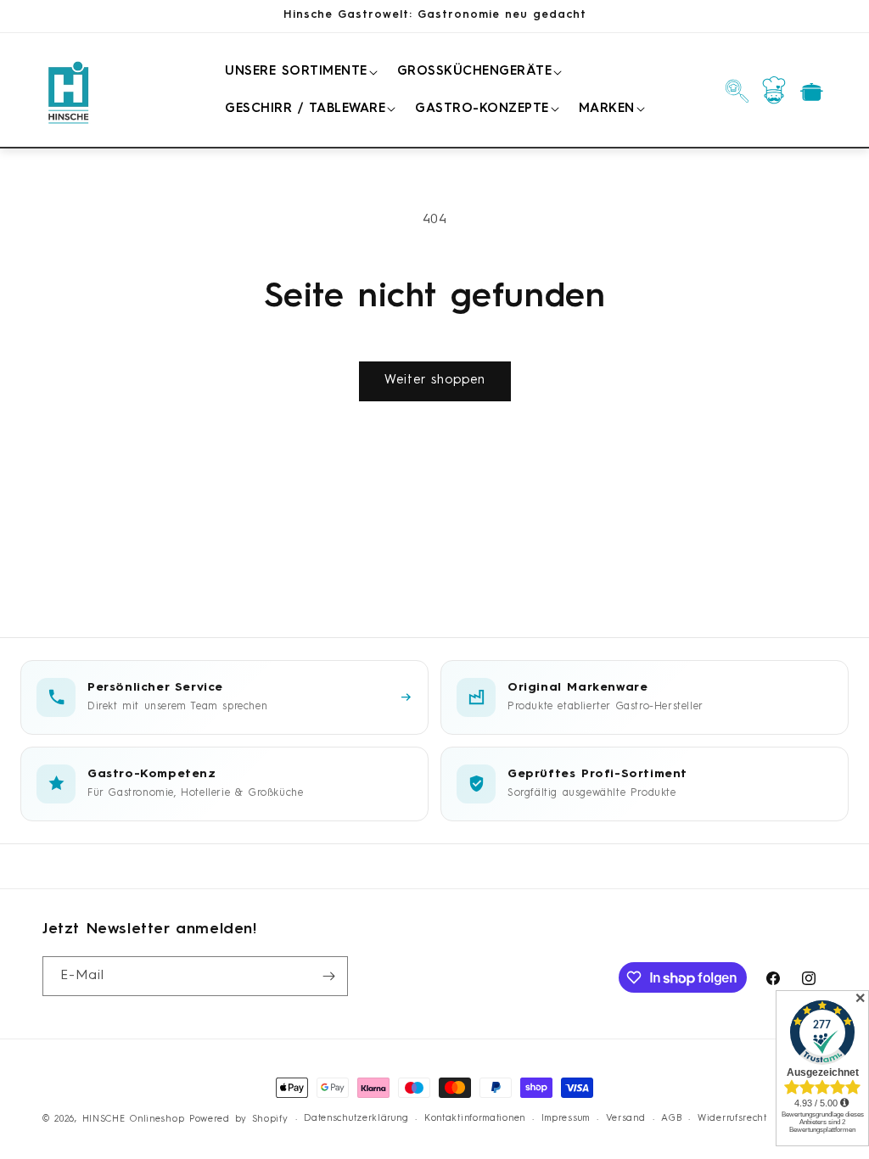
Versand (626, 1118)
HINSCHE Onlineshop (133, 1119)
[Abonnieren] (328, 976)
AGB (671, 1118)
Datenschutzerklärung (356, 1118)
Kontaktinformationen (474, 1118)
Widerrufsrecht (732, 1118)
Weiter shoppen (434, 380)
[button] (298, 72)
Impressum (565, 1118)
